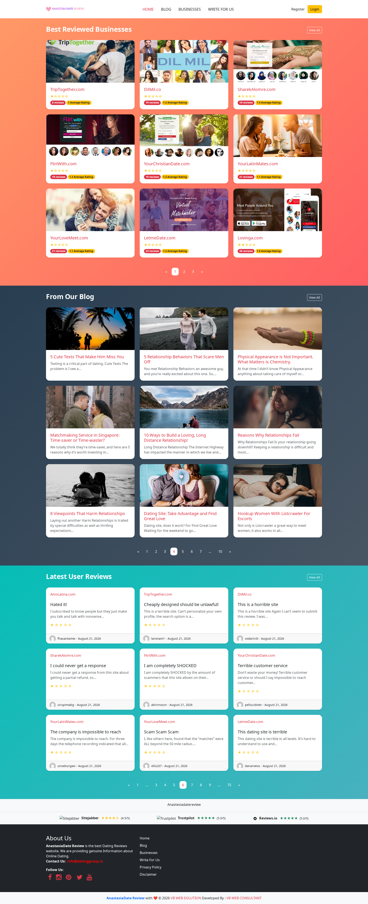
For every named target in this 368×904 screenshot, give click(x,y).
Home (145, 838)
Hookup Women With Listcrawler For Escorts (274, 516)
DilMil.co (152, 89)
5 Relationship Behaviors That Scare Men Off (184, 359)
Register (298, 9)
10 (220, 551)
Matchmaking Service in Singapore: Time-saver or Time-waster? (84, 437)
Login (314, 9)
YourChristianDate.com (167, 164)
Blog (143, 845)
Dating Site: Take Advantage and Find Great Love (180, 516)
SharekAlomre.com (257, 89)
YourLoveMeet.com (69, 238)
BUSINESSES (189, 9)
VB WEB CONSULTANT (244, 898)
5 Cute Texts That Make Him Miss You (87, 357)
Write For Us (150, 860)
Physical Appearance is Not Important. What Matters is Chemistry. (275, 359)
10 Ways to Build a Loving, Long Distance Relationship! (175, 437)
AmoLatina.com (62, 594)
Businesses (149, 852)
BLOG (166, 9)
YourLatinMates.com (258, 164)
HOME (148, 9)
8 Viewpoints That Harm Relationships (87, 513)
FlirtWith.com (63, 164)
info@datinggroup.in (85, 861)
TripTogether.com (67, 89)
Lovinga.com (250, 238)
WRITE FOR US (221, 9)
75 (229, 785)
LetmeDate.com (159, 238)
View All (314, 30)
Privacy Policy (150, 867)
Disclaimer (148, 874)
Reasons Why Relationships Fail (268, 435)
